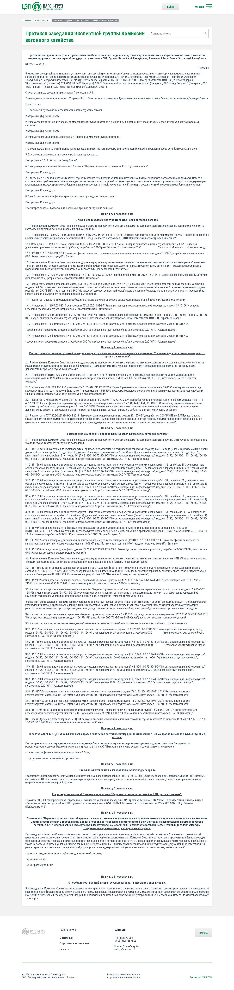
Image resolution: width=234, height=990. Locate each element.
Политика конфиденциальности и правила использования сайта (123, 976)
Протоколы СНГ (42, 20)
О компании (66, 937)
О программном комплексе (75, 943)
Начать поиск (68, 929)
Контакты (120, 929)
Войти (171, 6)
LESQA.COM (206, 977)
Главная (27, 20)
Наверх (203, 932)
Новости (64, 949)
